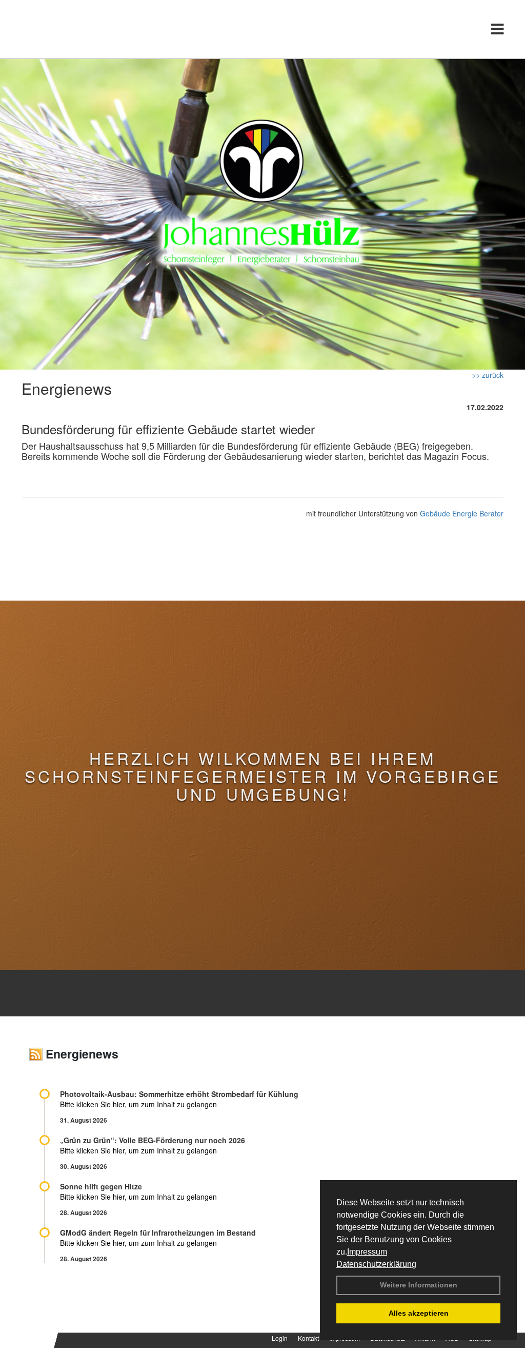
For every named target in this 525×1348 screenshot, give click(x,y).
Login (280, 1338)
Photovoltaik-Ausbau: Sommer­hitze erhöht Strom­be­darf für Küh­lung (179, 1094)
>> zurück (487, 375)
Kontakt (308, 1338)
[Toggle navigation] (498, 29)
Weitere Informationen (418, 1285)
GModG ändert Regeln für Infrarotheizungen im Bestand (158, 1232)
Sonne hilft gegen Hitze (101, 1186)
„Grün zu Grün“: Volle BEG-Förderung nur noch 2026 (152, 1140)
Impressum (367, 1251)
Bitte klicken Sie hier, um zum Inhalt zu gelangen (138, 1104)
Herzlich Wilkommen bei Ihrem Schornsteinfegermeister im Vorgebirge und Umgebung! (263, 775)
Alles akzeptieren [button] (419, 1313)
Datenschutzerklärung (376, 1264)
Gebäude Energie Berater (461, 513)
